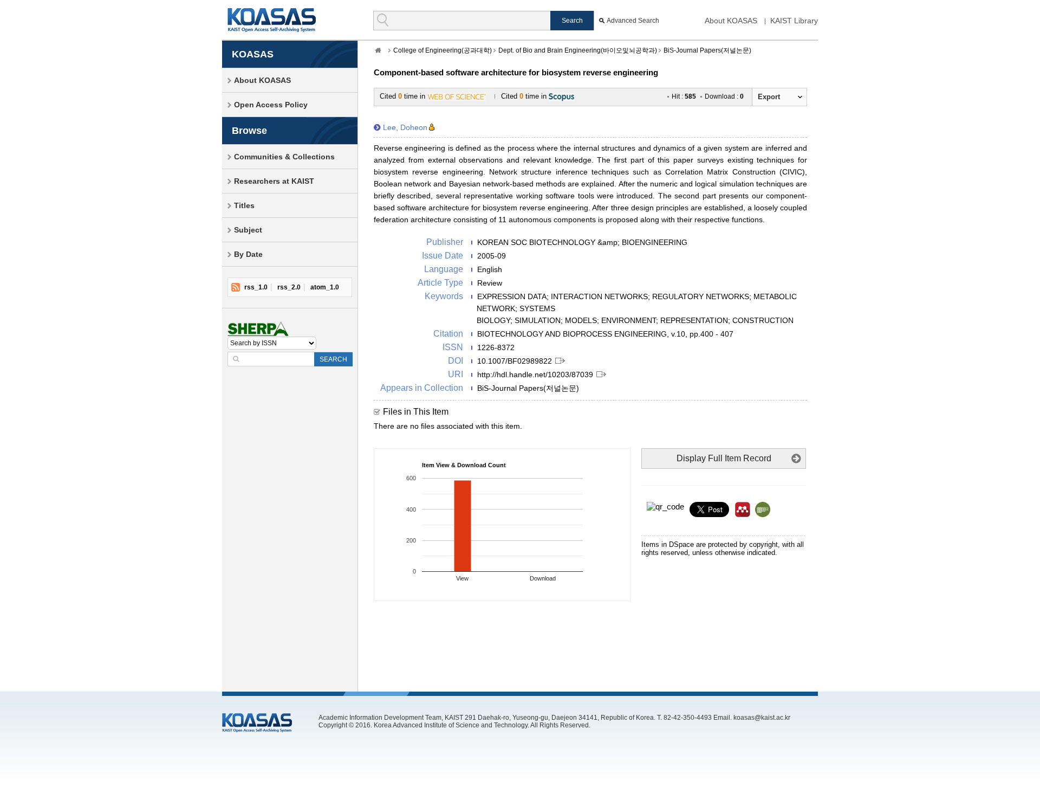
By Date (248, 254)
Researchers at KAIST (274, 181)
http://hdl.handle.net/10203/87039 (535, 374)
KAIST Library (794, 20)
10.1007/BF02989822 (514, 361)
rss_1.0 (256, 287)
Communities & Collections (284, 156)
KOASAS (271, 20)
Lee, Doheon (405, 127)
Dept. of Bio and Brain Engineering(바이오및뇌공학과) (577, 50)
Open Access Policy (271, 104)
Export (769, 97)
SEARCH (333, 359)
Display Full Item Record (724, 458)
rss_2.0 (289, 287)
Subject (248, 229)
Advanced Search (633, 20)
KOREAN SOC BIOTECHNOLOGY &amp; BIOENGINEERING (582, 242)
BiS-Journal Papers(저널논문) (707, 50)
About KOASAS (731, 20)
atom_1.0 (324, 287)
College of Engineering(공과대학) (442, 50)
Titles (244, 205)
